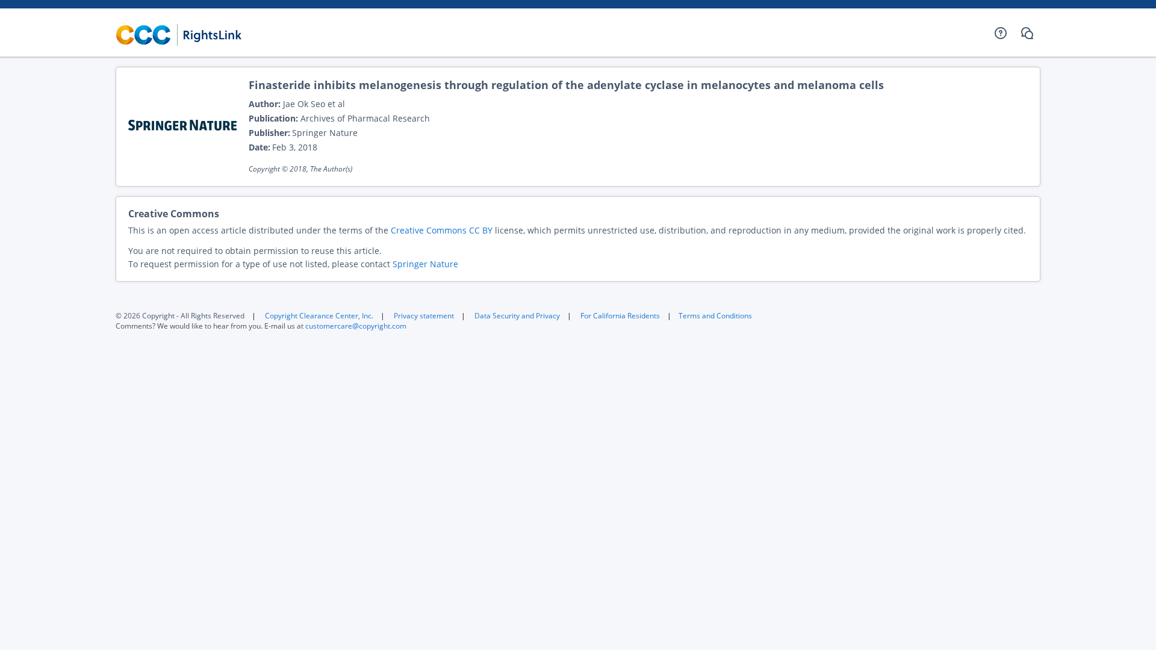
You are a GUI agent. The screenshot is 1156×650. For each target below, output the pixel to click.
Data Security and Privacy (517, 316)
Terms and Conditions (715, 316)
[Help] (1000, 33)
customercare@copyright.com (355, 326)
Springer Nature (425, 264)
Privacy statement (424, 316)
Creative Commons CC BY (442, 230)
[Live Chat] (1027, 33)
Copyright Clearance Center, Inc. (319, 316)
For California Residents (620, 316)
